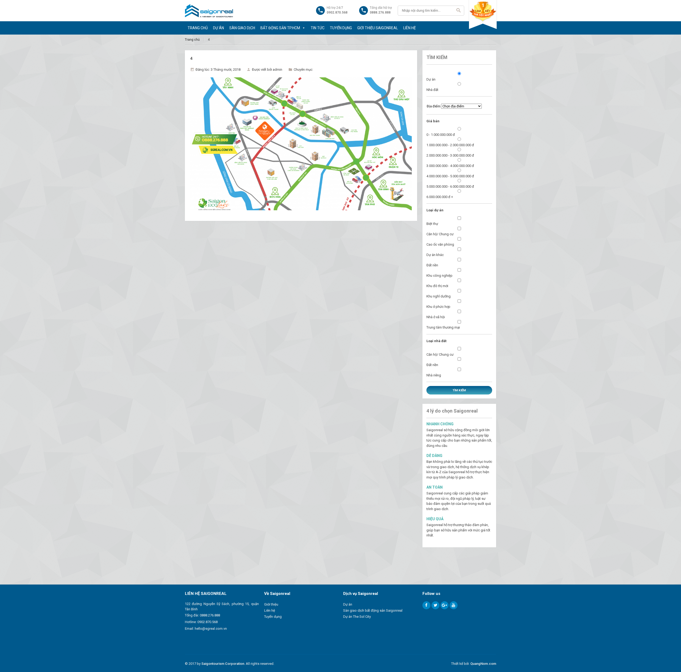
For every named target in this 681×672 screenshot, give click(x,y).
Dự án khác (435, 255)
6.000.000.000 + (439, 197)
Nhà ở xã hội (435, 317)
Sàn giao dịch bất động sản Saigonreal (372, 610)
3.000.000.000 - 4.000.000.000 (450, 166)
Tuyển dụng (273, 617)
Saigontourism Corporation (222, 664)
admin (277, 70)
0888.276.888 (210, 615)
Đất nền (432, 265)
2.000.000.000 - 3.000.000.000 (450, 155)
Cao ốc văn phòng (440, 244)
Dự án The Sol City (357, 617)
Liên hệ (269, 610)
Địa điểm (433, 106)
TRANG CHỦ (198, 28)
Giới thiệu (271, 604)
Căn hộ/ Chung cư (440, 234)
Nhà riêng (433, 375)
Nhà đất (432, 90)
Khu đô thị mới (437, 286)
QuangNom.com (483, 664)
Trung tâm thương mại (443, 327)
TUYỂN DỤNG (341, 28)
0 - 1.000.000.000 (440, 135)
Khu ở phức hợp (438, 307)
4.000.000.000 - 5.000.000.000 (450, 176)
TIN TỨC (318, 28)
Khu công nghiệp (439, 276)
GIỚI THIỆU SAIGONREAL (377, 28)
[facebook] (426, 605)
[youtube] (454, 605)
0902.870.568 (207, 622)
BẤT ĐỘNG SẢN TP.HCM (280, 28)
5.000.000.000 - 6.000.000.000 (450, 186)
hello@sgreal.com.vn (211, 629)
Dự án (430, 79)
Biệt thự (432, 224)
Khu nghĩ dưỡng (438, 296)
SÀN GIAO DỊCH (242, 28)
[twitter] (435, 605)
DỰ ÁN (218, 28)
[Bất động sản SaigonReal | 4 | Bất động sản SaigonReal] (209, 10)
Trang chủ (192, 39)
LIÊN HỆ (409, 28)
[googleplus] (445, 605)
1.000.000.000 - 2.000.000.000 (450, 145)
